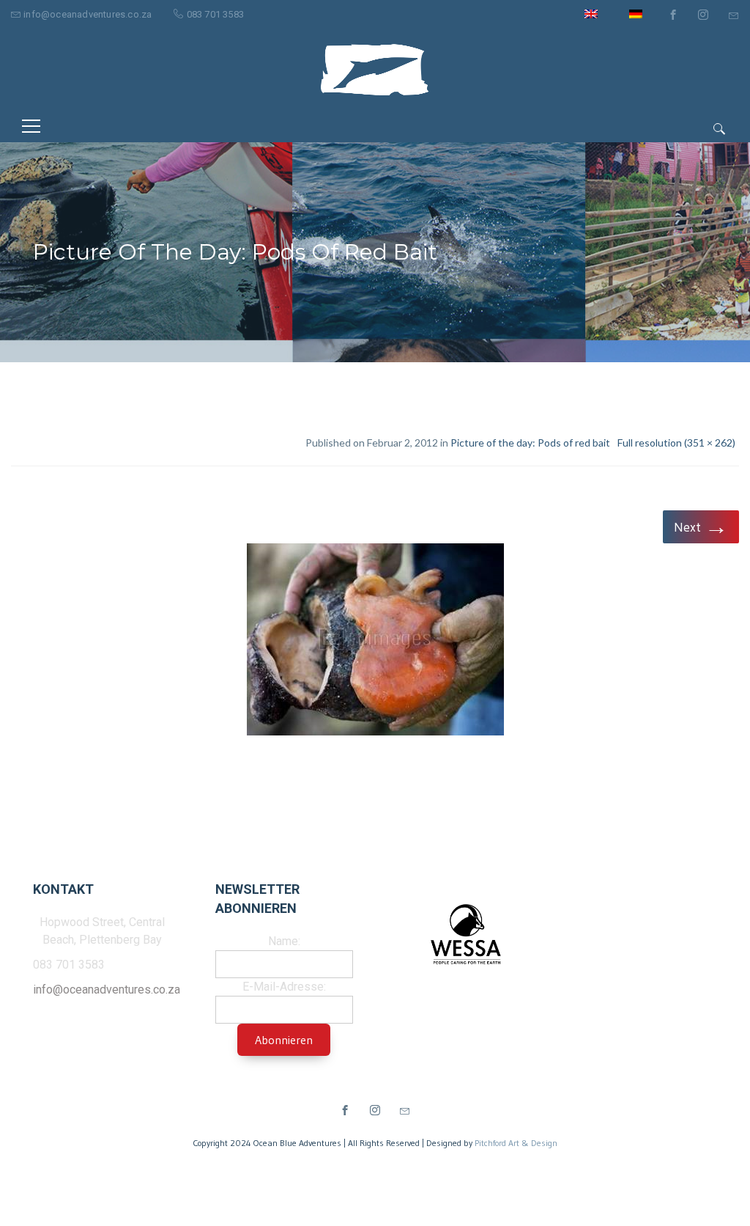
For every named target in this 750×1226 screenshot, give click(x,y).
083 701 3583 (215, 14)
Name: (284, 941)
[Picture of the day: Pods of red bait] (375, 642)
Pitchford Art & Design (516, 1142)
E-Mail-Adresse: (284, 987)
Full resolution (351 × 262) (676, 442)
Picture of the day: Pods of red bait (530, 442)
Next (701, 526)
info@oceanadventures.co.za (87, 14)
